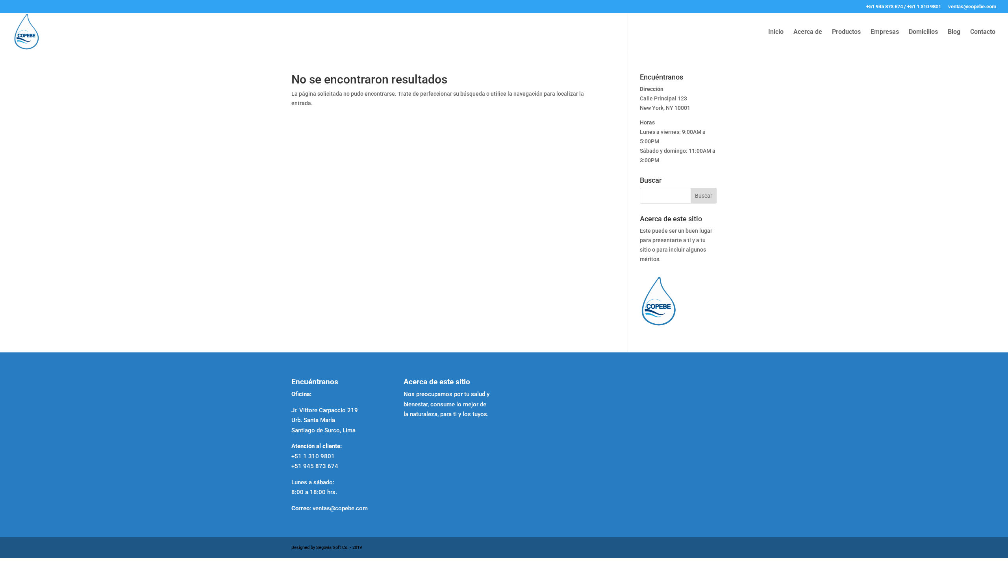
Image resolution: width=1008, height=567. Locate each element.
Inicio (776, 32)
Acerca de (807, 32)
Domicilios (923, 32)
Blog (954, 32)
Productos (846, 32)
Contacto (982, 32)
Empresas (885, 32)
